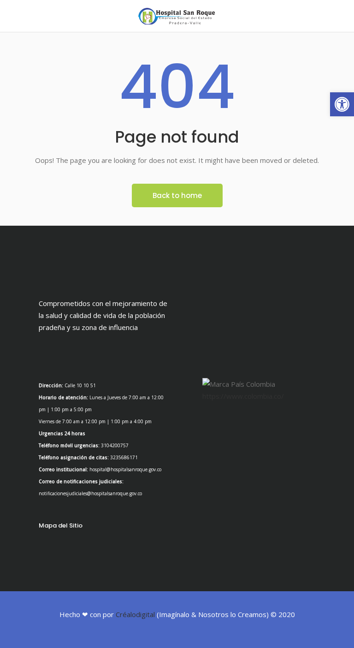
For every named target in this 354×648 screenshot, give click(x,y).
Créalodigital (135, 614)
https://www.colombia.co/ (243, 396)
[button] (342, 104)
